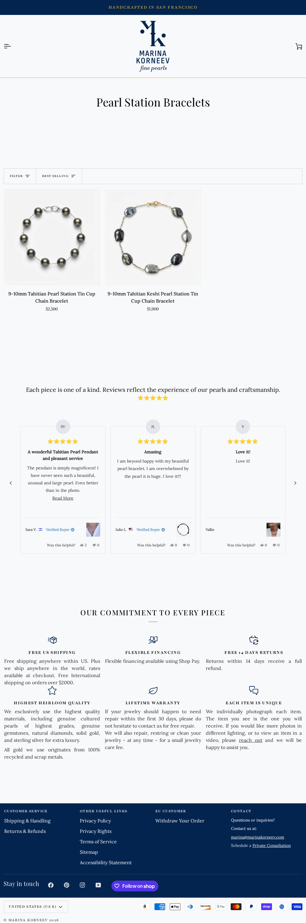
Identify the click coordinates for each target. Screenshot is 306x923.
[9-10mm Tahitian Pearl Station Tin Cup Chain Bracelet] (52, 237)
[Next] (295, 483)
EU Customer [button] (170, 811)
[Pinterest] (66, 885)
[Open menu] (13, 46)
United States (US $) (32, 906)
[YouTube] (98, 885)
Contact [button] (241, 811)
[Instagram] (82, 885)
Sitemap (89, 852)
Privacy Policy (95, 821)
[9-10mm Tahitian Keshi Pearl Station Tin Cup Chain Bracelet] (153, 237)
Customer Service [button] (26, 811)
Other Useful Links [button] (103, 811)
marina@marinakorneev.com (257, 837)
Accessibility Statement (106, 862)
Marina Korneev (28, 920)
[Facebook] (50, 885)
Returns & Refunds (25, 831)
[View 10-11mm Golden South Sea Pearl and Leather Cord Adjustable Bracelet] (183, 530)
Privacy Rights (95, 831)
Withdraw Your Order (179, 821)
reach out (250, 740)
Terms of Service (98, 842)
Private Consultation (272, 845)
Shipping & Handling (27, 821)
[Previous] (11, 483)
